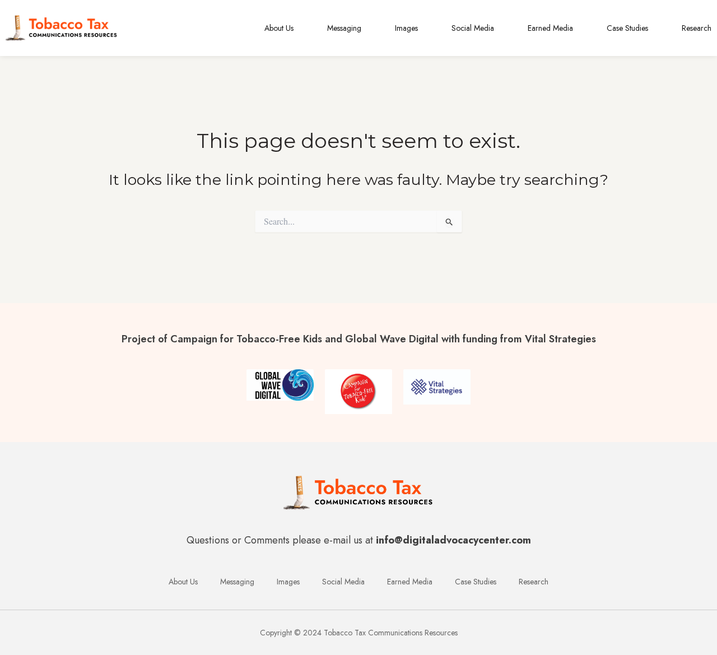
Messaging (344, 28)
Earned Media (550, 28)
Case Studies (627, 28)
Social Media (472, 28)
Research (696, 28)
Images (406, 28)
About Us (279, 28)
